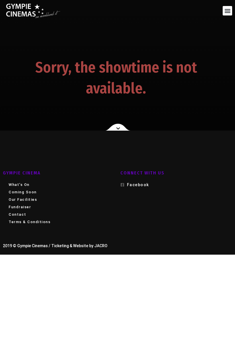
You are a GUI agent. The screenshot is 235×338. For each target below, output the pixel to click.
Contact (17, 214)
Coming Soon (23, 192)
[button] (227, 10)
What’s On (19, 184)
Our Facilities (23, 199)
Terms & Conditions (29, 222)
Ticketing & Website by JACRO (79, 245)
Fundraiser (20, 207)
